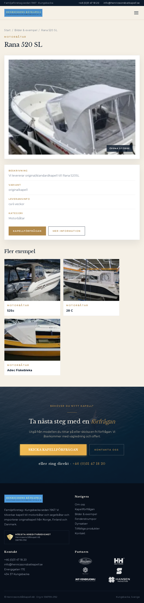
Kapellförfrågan (27, 231)
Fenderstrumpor (85, 519)
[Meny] (136, 13)
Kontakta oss (106, 449)
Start (7, 30)
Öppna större (119, 148)
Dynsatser (81, 523)
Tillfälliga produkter (87, 528)
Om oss (80, 504)
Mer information (67, 231)
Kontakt (80, 533)
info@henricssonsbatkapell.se (122, 3)
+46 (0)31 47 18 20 (89, 3)
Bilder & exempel (25, 30)
